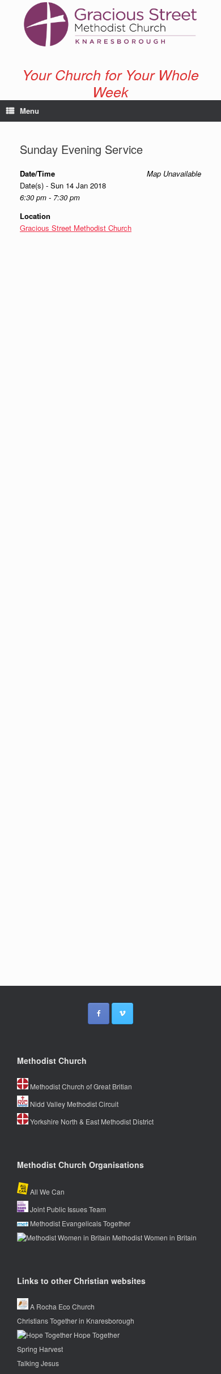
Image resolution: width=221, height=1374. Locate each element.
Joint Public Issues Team (67, 1209)
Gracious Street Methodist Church (75, 227)
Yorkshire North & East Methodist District (91, 1121)
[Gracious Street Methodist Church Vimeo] (122, 1013)
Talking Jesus (38, 1363)
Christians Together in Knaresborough (75, 1320)
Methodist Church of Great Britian (80, 1086)
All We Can (46, 1191)
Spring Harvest (40, 1349)
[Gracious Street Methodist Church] (110, 24)
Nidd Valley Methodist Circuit (73, 1104)
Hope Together (96, 1334)
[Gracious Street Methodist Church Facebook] (98, 1013)
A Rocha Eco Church (61, 1306)
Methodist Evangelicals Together (79, 1223)
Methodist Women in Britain (153, 1237)
